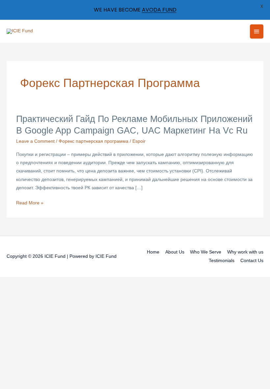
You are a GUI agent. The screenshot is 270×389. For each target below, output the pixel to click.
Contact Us (251, 260)
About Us (174, 252)
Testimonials (221, 260)
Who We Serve (205, 252)
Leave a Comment (35, 141)
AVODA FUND (159, 10)
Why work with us (245, 252)
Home (153, 252)
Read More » (29, 203)
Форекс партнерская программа (93, 141)
